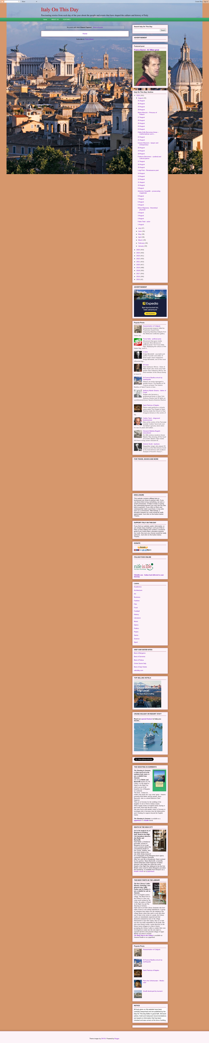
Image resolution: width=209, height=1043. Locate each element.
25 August (141, 150)
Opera (136, 652)
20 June (146, 392)
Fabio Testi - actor (144, 249)
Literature (137, 645)
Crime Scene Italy (140, 690)
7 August (141, 226)
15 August (141, 194)
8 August (141, 223)
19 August (141, 178)
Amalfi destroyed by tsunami (153, 1018)
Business (137, 624)
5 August (141, 232)
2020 (138, 292)
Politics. (136, 655)
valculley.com (138, 697)
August (140, 125)
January (141, 273)
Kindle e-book (139, 898)
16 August (141, 191)
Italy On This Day (60, 9)
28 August (141, 137)
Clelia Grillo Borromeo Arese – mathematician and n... (148, 160)
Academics (138, 614)
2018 (138, 298)
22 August (141, 164)
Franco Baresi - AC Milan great (146, 77)
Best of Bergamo (140, 680)
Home (45, 19)
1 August (141, 252)
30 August (141, 131)
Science (136, 666)
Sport (136, 669)
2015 (138, 306)
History (136, 641)
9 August (141, 215)
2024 (138, 280)
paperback (137, 847)
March (140, 267)
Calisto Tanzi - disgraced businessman (151, 446)
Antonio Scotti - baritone (151, 471)
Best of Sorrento (139, 684)
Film (135, 631)
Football (137, 638)
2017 (138, 301)
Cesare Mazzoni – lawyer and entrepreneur (148, 171)
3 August (141, 243)
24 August (141, 153)
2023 (138, 283)
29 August (141, 134)
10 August (141, 212)
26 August (141, 147)
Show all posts (98, 27)
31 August (141, 128)
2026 (138, 122)
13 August (141, 203)
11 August (141, 209)
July (139, 255)
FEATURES (67, 19)
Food (136, 635)
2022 (138, 286)
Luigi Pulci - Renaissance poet (148, 197)
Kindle (146, 847)
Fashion (137, 628)
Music (136, 648)
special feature (146, 746)
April (140, 264)
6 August (141, 229)
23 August (141, 156)
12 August (141, 206)
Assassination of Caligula (151, 353)
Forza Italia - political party (152, 366)
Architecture (138, 617)
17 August (141, 188)
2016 (138, 304)
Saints (136, 662)
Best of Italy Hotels (140, 694)
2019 (138, 295)
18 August (141, 181)
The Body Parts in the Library (143, 962)
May (140, 261)
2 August (141, 246)
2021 (138, 289)
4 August (141, 240)
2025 (138, 277)
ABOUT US (55, 19)
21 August (141, 167)
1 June (145, 379)
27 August (141, 144)
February (141, 270)
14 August (141, 200)
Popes (136, 659)
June (140, 258)
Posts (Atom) (89, 39)
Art (135, 621)
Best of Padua (139, 687)
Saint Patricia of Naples (151, 432)
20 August (141, 175)
